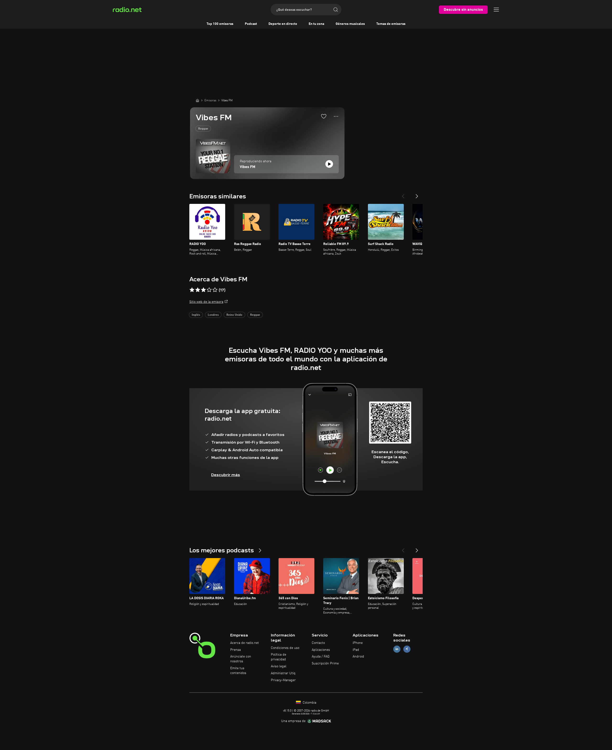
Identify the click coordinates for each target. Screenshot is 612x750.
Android (358, 656)
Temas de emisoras (390, 24)
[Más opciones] (336, 116)
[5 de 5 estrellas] (215, 290)
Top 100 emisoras (220, 24)
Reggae (203, 128)
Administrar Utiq (283, 673)
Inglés (196, 315)
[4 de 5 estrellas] (209, 290)
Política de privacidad (278, 657)
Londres (213, 315)
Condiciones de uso (285, 648)
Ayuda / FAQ (320, 656)
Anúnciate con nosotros (240, 659)
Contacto (318, 643)
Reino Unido (234, 315)
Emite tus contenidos (238, 671)
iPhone (358, 643)
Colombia (309, 702)
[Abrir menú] (496, 9)
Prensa (235, 650)
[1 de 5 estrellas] (192, 290)
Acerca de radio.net (244, 643)
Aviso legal (278, 666)
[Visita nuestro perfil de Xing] (407, 649)
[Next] (417, 194)
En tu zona (316, 24)
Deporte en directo (282, 24)
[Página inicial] (197, 100)
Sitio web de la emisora (206, 302)
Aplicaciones (321, 650)
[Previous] (403, 194)
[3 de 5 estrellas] (203, 290)
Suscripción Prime (325, 663)
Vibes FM (247, 167)
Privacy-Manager (283, 680)
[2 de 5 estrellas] (198, 290)
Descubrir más (225, 474)
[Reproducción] (329, 164)
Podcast (251, 24)
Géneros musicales (350, 24)
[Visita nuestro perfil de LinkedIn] (397, 649)
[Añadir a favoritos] (324, 116)
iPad (356, 650)
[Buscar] (336, 9)
